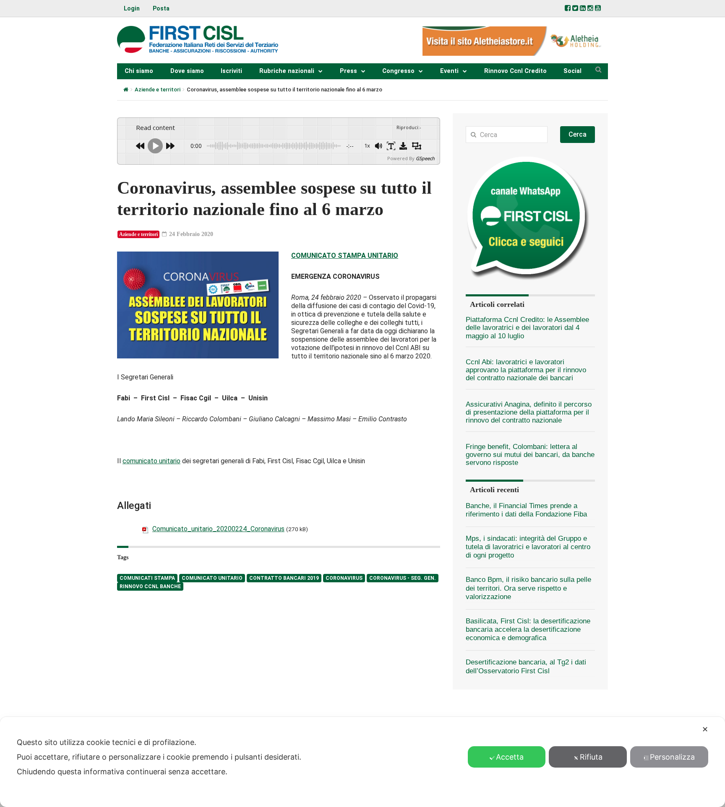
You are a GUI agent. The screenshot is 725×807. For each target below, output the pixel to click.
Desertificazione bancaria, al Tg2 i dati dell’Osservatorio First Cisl (526, 666)
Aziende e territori (157, 89)
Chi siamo (139, 71)
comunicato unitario (151, 461)
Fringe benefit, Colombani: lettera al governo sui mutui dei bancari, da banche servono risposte (530, 455)
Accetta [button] (510, 757)
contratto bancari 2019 (284, 578)
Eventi (449, 71)
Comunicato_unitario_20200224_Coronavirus (218, 529)
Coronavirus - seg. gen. (402, 578)
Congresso (398, 71)
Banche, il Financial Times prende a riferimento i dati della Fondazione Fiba (526, 510)
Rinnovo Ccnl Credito (515, 71)
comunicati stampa (147, 578)
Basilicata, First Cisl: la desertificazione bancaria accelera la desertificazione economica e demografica (528, 629)
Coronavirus (344, 578)
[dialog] (362, 762)
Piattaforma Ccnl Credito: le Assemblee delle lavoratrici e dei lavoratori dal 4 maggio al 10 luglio (527, 328)
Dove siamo (187, 71)
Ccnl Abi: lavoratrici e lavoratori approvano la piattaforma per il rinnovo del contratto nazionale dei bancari (526, 370)
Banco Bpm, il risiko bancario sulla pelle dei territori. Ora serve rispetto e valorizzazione (528, 588)
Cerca (578, 134)
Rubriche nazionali (286, 71)
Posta (161, 8)
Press (348, 71)
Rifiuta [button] (591, 757)
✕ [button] (705, 729)
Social (572, 71)
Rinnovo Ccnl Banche (150, 586)
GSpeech (425, 158)
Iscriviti (231, 71)
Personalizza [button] (672, 757)
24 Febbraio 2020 (190, 234)
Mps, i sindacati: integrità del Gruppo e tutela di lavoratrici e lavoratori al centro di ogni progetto (528, 547)
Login (132, 8)
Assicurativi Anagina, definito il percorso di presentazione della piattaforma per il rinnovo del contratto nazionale (529, 412)
